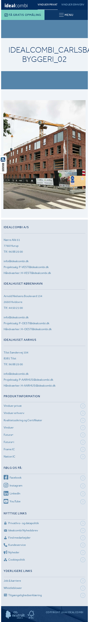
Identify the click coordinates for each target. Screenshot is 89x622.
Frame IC (9, 449)
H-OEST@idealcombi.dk (36, 329)
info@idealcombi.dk (16, 261)
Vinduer (9, 427)
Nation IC (9, 456)
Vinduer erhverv (72, 4)
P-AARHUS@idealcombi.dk (36, 379)
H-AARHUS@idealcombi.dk (38, 385)
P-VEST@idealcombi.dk (34, 267)
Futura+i (9, 442)
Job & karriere (12, 580)
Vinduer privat (48, 4)
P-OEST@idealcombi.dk (34, 323)
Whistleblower (13, 588)
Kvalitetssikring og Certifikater (23, 420)
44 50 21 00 (16, 308)
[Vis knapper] (3, 172)
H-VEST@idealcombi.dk (36, 273)
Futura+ (8, 434)
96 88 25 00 (16, 251)
